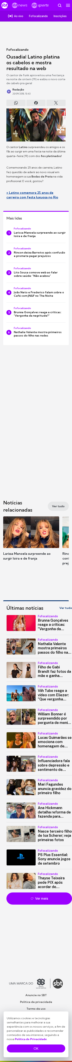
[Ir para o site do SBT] (58, 984)
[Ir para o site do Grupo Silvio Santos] (29, 984)
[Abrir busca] (60, 5)
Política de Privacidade (31, 1039)
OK (36, 1048)
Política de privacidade (36, 1002)
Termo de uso (36, 1008)
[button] (31, 542)
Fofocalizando (17, 50)
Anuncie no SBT (36, 995)
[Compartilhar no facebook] (36, 103)
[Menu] (68, 5)
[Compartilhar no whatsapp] (16, 103)
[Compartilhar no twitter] (56, 103)
